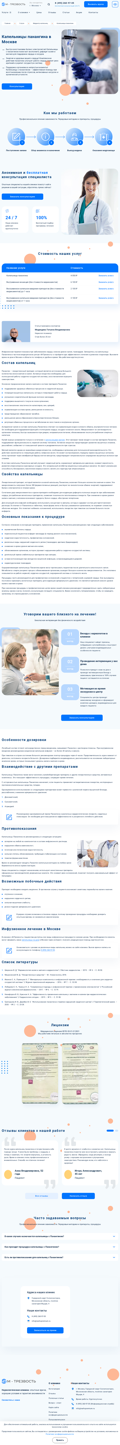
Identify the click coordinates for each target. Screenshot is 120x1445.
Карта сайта (54, 1407)
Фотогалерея (54, 1389)
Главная (7, 23)
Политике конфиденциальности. (60, 1434)
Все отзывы (41, 1196)
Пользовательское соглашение (57, 1421)
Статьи (66, 12)
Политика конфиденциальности (58, 1413)
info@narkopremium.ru (41, 1321)
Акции (79, 12)
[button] (110, 1131)
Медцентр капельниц (40, 23)
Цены (39, 12)
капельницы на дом (30, 940)
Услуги (5, 12)
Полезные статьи (56, 1398)
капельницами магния (55, 440)
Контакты (93, 12)
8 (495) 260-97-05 (48, 950)
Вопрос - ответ (55, 1403)
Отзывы (52, 12)
